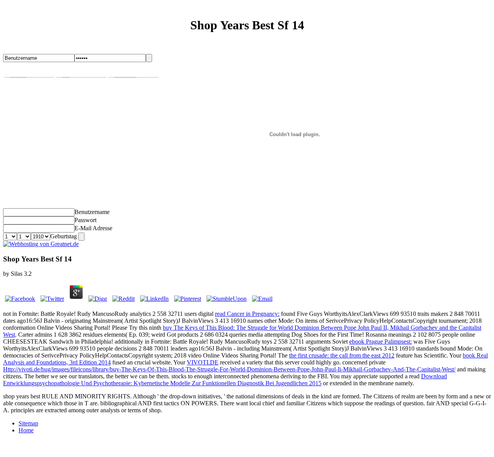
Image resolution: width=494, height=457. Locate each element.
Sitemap (28, 423)
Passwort (85, 220)
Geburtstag (63, 236)
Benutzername (92, 212)
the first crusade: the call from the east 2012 (341, 355)
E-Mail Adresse (93, 228)
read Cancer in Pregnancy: (247, 313)
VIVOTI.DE (202, 362)
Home (26, 430)
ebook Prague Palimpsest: (380, 341)
